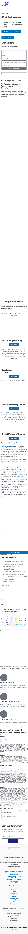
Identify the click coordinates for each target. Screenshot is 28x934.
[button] (14, 818)
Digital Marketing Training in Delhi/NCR (16, 491)
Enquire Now (14, 893)
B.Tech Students (18, 474)
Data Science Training (14, 877)
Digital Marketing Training (14, 879)
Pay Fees (14, 891)
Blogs (14, 901)
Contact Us (14, 889)
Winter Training (14, 882)
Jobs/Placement (14, 894)
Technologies (12, 486)
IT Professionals (10, 479)
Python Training (14, 874)
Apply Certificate (14, 898)
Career (14, 896)
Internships (14, 899)
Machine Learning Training (14, 876)
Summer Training (14, 881)
